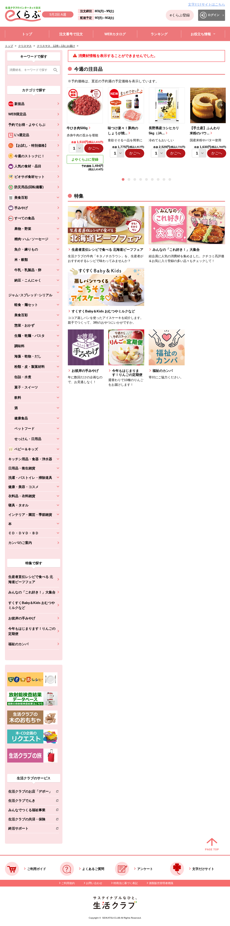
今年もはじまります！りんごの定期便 (31, 631)
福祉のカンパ (18, 644)
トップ (9, 46)
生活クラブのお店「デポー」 (30, 792)
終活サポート (30, 829)
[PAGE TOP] (212, 844)
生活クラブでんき (30, 801)
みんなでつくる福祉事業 (30, 811)
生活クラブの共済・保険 (30, 820)
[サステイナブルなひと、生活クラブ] (115, 908)
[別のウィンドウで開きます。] (32, 704)
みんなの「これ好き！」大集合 (31, 592)
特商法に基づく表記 (125, 883)
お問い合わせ (94, 883)
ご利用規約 (68, 883)
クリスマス (25, 46)
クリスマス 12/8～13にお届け (56, 46)
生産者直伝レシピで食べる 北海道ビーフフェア (30, 579)
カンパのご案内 (20, 543)
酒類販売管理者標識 (161, 883)
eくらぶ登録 (180, 15)
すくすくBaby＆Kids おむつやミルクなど (31, 605)
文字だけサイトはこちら (206, 4)
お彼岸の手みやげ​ (21, 618)
